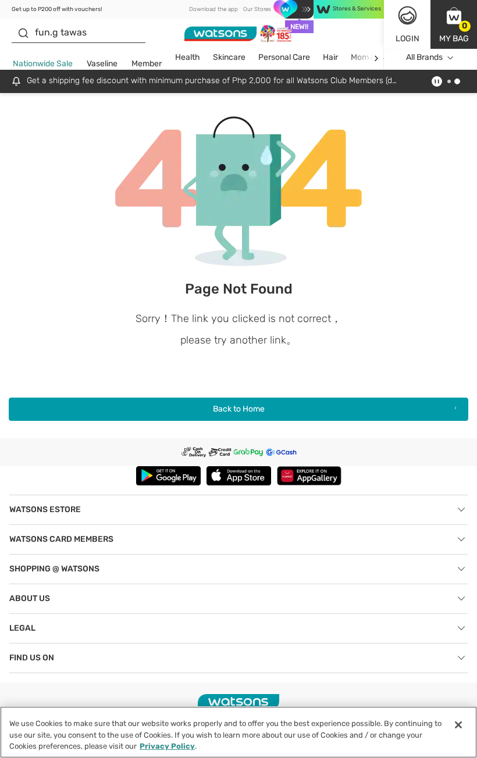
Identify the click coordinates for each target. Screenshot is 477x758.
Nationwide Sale (43, 64)
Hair (330, 57)
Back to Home (239, 409)
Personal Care (284, 57)
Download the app (213, 9)
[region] (238, 732)
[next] (376, 58)
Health (187, 57)
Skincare (229, 57)
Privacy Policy (167, 746)
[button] (453, 24)
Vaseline (102, 64)
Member (146, 64)
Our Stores (257, 9)
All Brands (424, 57)
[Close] (458, 725)
